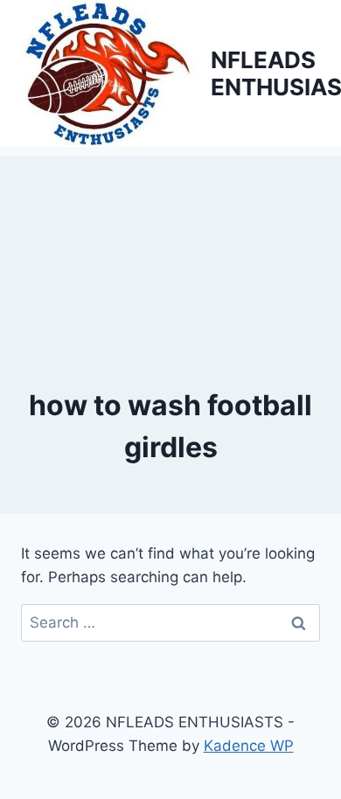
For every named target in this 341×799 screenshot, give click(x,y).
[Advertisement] (170, 243)
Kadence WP (249, 745)
